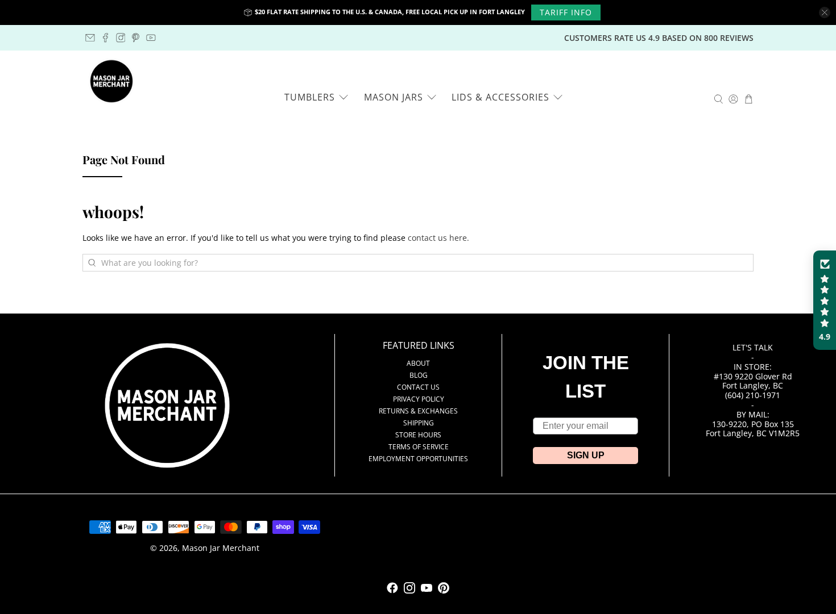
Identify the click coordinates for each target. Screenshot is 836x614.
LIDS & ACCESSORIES (500, 97)
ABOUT (418, 363)
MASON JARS (393, 97)
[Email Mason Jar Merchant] (90, 38)
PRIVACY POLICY (418, 399)
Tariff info (566, 12)
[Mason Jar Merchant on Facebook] (105, 38)
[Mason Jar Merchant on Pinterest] (135, 38)
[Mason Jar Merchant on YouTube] (151, 38)
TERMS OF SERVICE (418, 447)
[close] (824, 12)
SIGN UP (586, 455)
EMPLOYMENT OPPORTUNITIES (418, 458)
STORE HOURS (418, 435)
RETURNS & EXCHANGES (418, 411)
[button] (824, 300)
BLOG (418, 375)
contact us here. (438, 237)
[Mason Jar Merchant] (111, 81)
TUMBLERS (309, 97)
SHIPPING (418, 423)
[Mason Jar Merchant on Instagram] (121, 38)
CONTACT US (418, 387)
